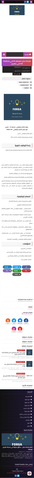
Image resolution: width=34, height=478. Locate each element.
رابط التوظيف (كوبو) (24, 82)
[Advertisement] (17, 34)
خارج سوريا (27, 399)
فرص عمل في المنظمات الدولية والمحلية (17, 473)
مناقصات (28, 420)
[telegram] (28, 2)
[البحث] (3, 2)
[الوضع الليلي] (29, 473)
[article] (17, 284)
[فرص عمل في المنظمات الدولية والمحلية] (17, 10)
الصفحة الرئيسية (25, 71)
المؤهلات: (26, 88)
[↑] (17, 469)
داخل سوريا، (27, 405)
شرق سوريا (27, 411)
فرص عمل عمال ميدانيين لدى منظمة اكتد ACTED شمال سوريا (13, 353)
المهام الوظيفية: (24, 85)
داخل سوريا (17, 71)
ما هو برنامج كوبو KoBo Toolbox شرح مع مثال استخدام (14, 377)
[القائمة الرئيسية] (4, 54)
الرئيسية (27, 54)
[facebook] (25, 2)
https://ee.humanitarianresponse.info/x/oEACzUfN (19, 150)
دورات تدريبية (27, 408)
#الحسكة (27, 396)
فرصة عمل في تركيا (25, 417)
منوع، (28, 426)
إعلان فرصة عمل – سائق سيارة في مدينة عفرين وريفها (17, 448)
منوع (28, 423)
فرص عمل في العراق (24, 414)
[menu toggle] (31, 2)
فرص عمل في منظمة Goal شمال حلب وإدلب (14, 365)
